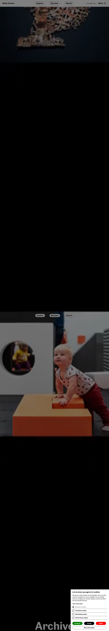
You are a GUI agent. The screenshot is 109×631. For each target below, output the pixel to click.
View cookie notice (77, 603)
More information (89, 628)
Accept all (77, 623)
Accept (89, 623)
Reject (101, 623)
